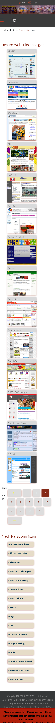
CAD (10, 625)
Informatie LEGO (17, 634)
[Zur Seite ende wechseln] (15, 520)
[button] (33, 2)
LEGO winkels (15, 679)
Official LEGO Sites (18, 553)
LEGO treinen (15, 598)
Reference (14, 562)
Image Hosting (16, 643)
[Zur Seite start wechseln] (14, 493)
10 (30, 511)
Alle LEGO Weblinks (18, 544)
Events (12, 607)
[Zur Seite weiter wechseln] (40, 511)
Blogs (11, 616)
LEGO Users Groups (19, 580)
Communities (15, 589)
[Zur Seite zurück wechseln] (27, 493)
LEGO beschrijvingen (19, 571)
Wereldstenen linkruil (20, 661)
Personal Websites (18, 670)
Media (11, 652)
